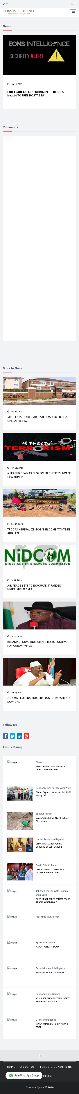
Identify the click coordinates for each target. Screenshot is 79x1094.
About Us (27, 1066)
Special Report (44, 813)
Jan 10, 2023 (16, 84)
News (39, 762)
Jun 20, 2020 (16, 692)
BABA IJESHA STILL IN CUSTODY (51, 972)
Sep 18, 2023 (17, 524)
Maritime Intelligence (48, 916)
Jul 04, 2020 (16, 636)
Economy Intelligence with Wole (53, 787)
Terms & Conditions (56, 1066)
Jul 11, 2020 (16, 580)
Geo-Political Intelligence (50, 839)
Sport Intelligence (45, 942)
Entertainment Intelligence (50, 968)
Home (11, 1066)
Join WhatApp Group (27, 1075)
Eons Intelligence (35, 1087)
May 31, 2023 (17, 468)
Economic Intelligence (48, 994)
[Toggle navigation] (73, 12)
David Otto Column (46, 865)
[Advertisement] (41, 118)
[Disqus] (39, 191)
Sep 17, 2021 (17, 411)
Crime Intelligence (46, 1019)
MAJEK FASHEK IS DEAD (47, 946)
